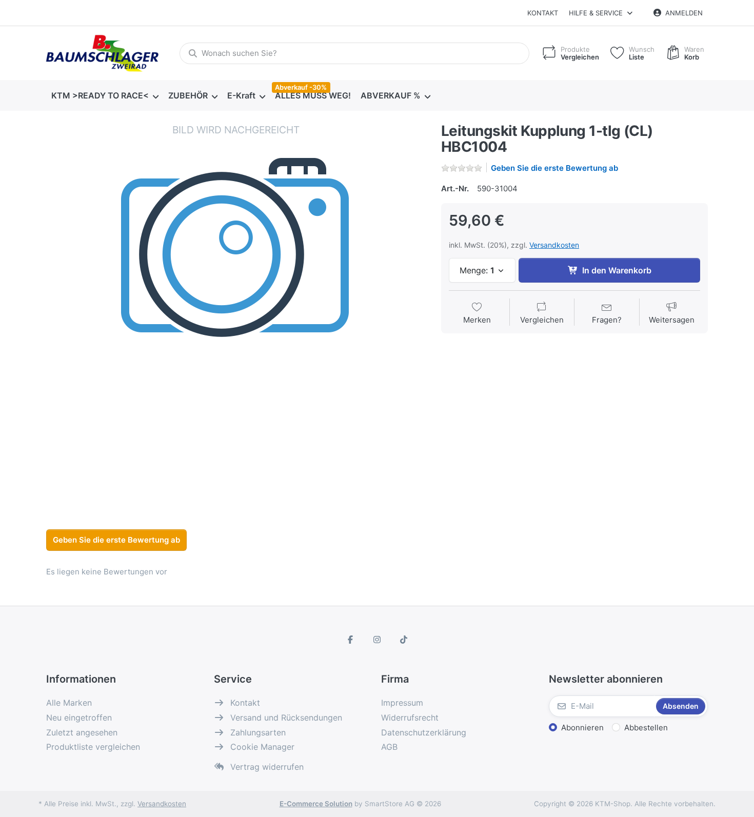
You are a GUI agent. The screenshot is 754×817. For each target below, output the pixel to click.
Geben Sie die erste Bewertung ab (554, 168)
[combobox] (354, 53)
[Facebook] (351, 639)
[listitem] (236, 313)
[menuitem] (104, 96)
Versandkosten (554, 245)
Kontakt (542, 13)
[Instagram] (377, 639)
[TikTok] (403, 639)
